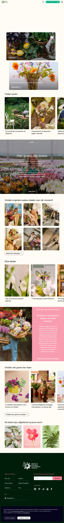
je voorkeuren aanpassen (17, 511)
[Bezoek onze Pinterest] (39, 489)
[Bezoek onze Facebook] (51, 489)
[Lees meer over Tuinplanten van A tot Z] (50, 436)
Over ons (7, 478)
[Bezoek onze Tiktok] (43, 489)
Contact (20, 478)
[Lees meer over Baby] (13, 239)
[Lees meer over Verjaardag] (13, 214)
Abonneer (57, 478)
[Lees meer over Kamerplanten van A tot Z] (13, 436)
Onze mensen (8, 483)
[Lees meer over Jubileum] (50, 239)
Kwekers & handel (23, 483)
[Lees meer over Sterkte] (31, 214)
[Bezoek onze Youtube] (47, 489)
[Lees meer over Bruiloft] (31, 239)
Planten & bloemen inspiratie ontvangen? (44, 474)
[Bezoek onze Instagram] (35, 489)
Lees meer (32, 191)
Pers (19, 488)
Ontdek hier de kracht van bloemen (48, 358)
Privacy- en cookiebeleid (23, 512)
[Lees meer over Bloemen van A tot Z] (31, 436)
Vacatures (7, 488)
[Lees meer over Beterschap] (50, 214)
